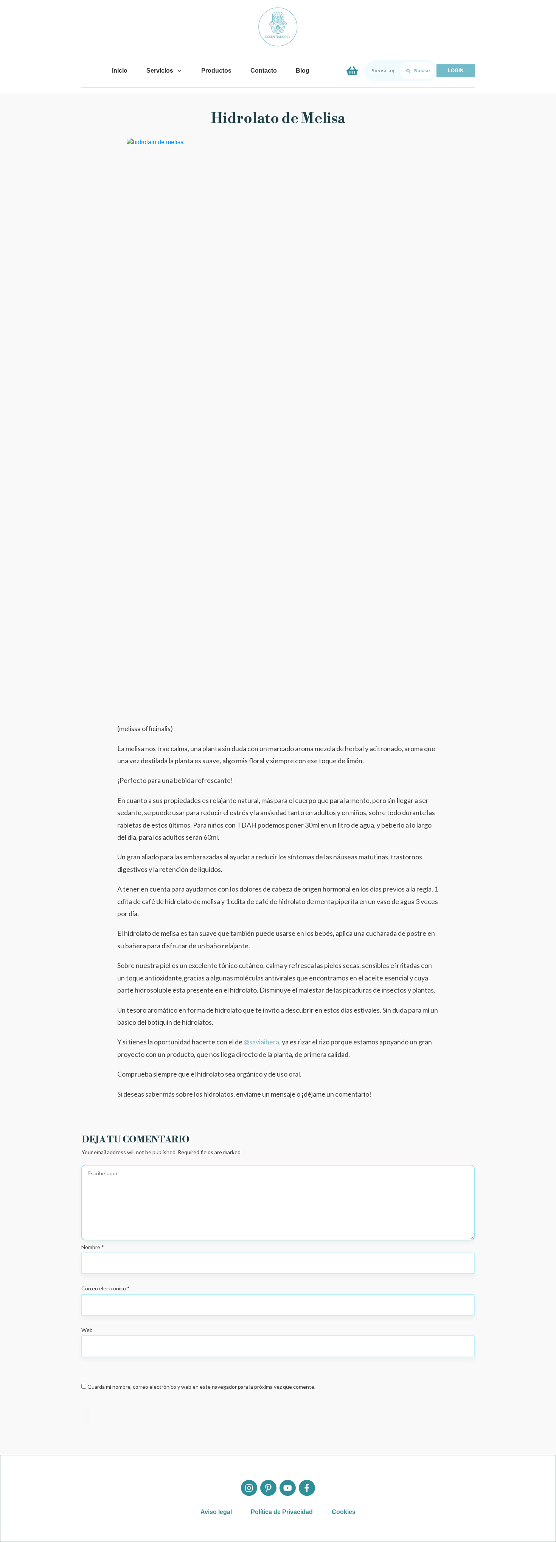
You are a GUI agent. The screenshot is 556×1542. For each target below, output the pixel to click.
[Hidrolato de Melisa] (278, 421)
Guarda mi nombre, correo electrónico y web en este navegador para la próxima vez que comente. (201, 1386)
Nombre (92, 1247)
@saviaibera (261, 1042)
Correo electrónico (105, 1288)
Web (87, 1330)
